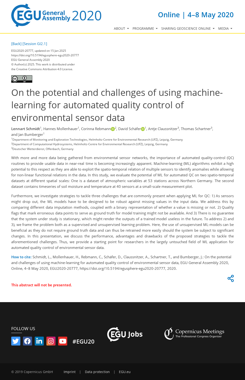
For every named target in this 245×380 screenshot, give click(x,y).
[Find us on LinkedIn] (39, 342)
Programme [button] (144, 28)
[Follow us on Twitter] (15, 342)
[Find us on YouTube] (62, 342)
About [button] (120, 28)
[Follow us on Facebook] (27, 342)
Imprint (70, 372)
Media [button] (224, 28)
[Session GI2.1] (34, 43)
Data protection (97, 372)
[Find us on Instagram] (51, 342)
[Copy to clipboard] (230, 279)
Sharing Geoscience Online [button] (186, 28)
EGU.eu (125, 372)
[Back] (16, 43)
